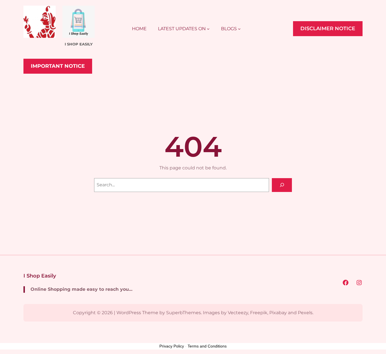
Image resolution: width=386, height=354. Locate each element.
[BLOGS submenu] (239, 28)
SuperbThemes (183, 312)
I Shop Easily (39, 276)
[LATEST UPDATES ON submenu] (208, 28)
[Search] (282, 185)
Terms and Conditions (207, 346)
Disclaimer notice (327, 28)
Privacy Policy (171, 346)
